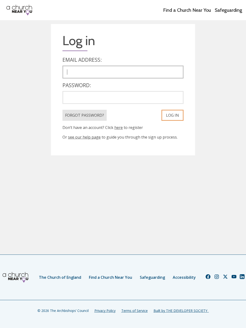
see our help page (84, 137)
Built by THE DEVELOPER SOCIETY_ (181, 310)
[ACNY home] (19, 10)
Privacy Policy (105, 310)
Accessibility (184, 277)
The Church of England (60, 277)
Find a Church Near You (187, 10)
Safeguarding (228, 10)
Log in (172, 115)
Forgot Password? (84, 115)
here (118, 127)
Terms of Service (134, 310)
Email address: (82, 60)
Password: (76, 85)
